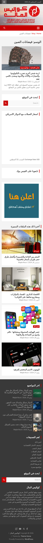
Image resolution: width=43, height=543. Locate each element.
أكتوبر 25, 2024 (34, 300)
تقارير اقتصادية (35, 68)
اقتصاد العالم (36, 455)
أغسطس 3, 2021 (34, 82)
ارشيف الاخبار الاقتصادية (32, 445)
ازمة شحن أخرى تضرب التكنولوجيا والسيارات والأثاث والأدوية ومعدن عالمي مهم (23, 76)
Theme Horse (26, 536)
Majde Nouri (22, 82)
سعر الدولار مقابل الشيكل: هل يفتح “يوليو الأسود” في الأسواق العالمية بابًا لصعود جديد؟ (18, 392)
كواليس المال (15, 533)
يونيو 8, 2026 (28, 430)
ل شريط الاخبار (35, 464)
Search (5, 103)
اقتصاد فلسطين (35, 458)
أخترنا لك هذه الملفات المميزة (25, 226)
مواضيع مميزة (25, 68)
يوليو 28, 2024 (35, 338)
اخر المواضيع (33, 385)
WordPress (29, 539)
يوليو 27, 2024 (35, 373)
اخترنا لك (36, 251)
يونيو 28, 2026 (27, 410)
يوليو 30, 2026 (27, 397)
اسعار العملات (36, 452)
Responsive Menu (4, 2)
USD (38, 159)
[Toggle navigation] (38, 28)
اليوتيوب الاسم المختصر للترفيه (27, 369)
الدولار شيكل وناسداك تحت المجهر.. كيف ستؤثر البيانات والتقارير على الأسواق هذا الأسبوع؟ (19, 404)
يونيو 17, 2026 (27, 420)
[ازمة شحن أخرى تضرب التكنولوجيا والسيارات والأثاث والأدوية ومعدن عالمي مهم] (21, 58)
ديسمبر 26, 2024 (34, 262)
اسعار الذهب (36, 448)
